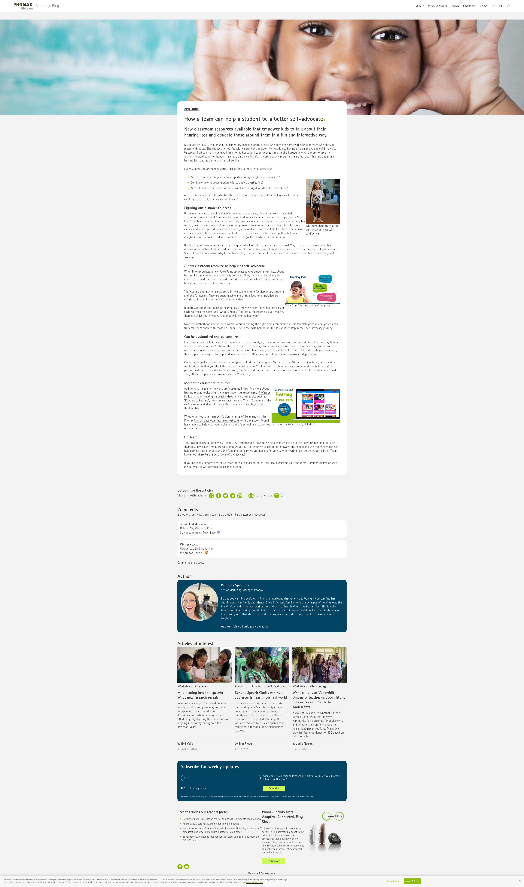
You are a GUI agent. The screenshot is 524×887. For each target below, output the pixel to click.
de (500, 6)
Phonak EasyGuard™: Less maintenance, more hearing (211, 824)
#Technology (318, 686)
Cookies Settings (393, 881)
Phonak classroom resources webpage (216, 420)
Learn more (273, 861)
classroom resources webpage (224, 362)
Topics (418, 6)
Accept (187, 788)
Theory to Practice (437, 6)
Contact (484, 6)
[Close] (520, 881)
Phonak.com (469, 6)
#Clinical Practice (278, 686)
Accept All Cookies (412, 881)
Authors (455, 6)
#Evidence (201, 686)
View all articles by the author (252, 626)
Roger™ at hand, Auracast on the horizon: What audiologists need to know (222, 819)
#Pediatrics (191, 109)
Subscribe (274, 788)
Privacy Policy (199, 788)
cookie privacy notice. (254, 882)
